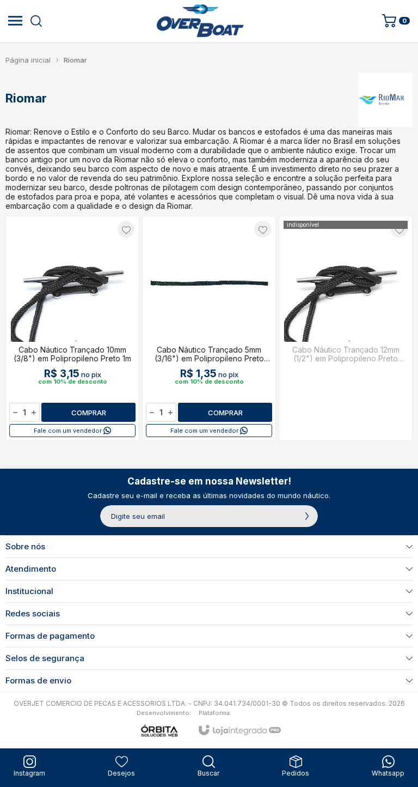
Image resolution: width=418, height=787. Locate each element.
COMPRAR (88, 412)
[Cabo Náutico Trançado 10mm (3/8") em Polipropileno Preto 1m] (72, 328)
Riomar (75, 60)
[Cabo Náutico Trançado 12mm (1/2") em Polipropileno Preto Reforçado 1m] (345, 328)
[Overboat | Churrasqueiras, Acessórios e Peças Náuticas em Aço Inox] (200, 20)
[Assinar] (307, 516)
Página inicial (28, 60)
